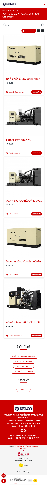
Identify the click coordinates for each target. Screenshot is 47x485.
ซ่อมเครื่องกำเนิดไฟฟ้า (23, 361)
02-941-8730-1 (22, 438)
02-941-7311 (34, 438)
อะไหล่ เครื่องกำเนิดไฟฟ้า (23, 371)
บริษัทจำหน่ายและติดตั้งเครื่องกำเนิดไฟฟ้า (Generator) (26, 447)
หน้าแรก (5, 10)
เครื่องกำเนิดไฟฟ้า (23, 366)
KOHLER (23, 389)
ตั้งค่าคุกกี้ (30, 480)
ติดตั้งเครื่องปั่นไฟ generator (23, 356)
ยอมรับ (35, 480)
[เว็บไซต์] (25, 431)
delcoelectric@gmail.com (26, 435)
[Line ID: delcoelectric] (22, 431)
